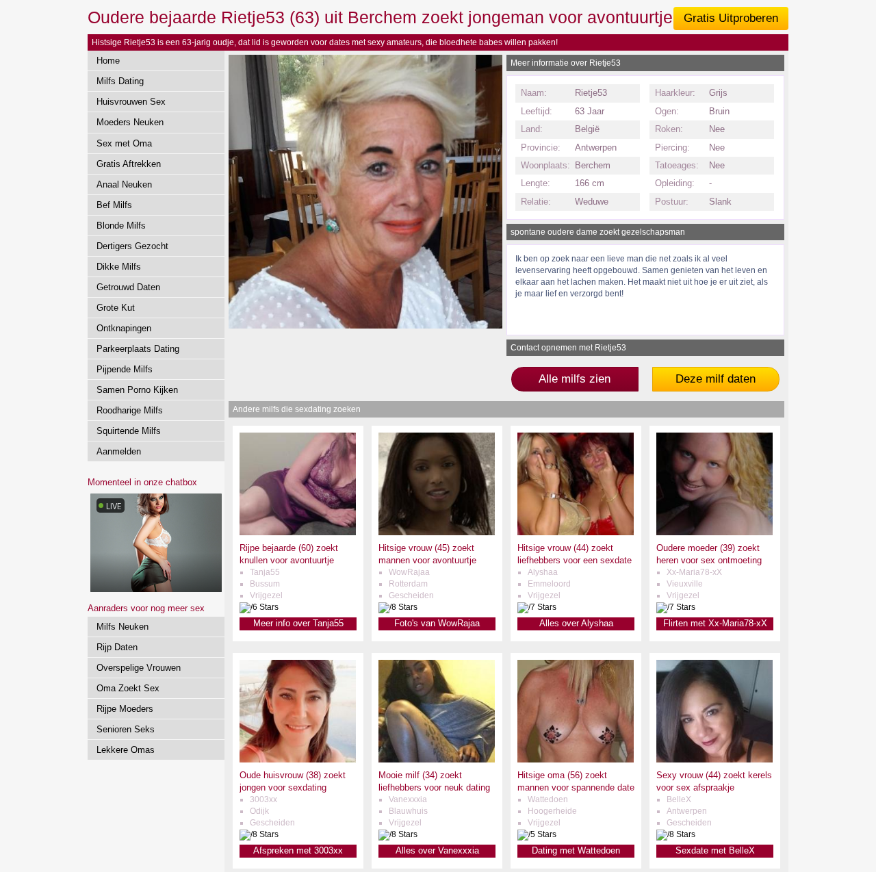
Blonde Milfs (121, 225)
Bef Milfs (114, 205)
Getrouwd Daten (128, 287)
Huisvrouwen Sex (131, 102)
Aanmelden (118, 451)
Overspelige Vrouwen (138, 668)
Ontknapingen (123, 328)
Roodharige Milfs (129, 410)
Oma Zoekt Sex (127, 688)
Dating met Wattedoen (576, 850)
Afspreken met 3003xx (298, 850)
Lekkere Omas (125, 750)
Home (108, 60)
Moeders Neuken (130, 122)
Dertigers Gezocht (132, 246)
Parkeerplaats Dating (137, 349)
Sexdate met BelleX (715, 850)
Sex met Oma (124, 143)
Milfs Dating (120, 81)
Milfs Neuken (122, 626)
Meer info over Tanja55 (298, 623)
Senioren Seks (125, 729)
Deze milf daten (715, 378)
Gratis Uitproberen (731, 18)
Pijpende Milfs (124, 369)
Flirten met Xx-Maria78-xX (715, 623)
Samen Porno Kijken (137, 390)
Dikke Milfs (118, 266)
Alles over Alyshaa (576, 623)
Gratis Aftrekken (128, 164)
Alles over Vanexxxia (437, 850)
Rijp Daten (117, 647)
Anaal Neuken (124, 184)
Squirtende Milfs (128, 431)
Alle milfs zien (574, 378)
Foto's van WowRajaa (437, 623)
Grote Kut (115, 308)
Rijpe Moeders (124, 709)
